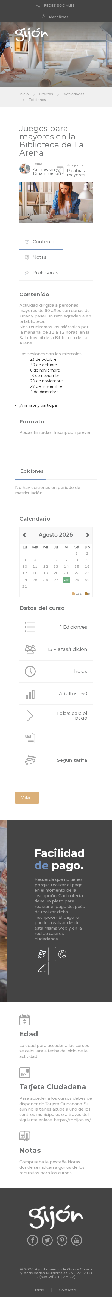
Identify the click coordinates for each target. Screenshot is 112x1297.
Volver (27, 797)
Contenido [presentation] (45, 241)
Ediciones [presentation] (32, 471)
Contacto (67, 1290)
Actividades (74, 94)
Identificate (59, 17)
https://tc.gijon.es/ (72, 1120)
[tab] (41, 241)
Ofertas (46, 94)
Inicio (24, 94)
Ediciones (37, 99)
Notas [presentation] (39, 257)
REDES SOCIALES (59, 6)
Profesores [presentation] (45, 272)
